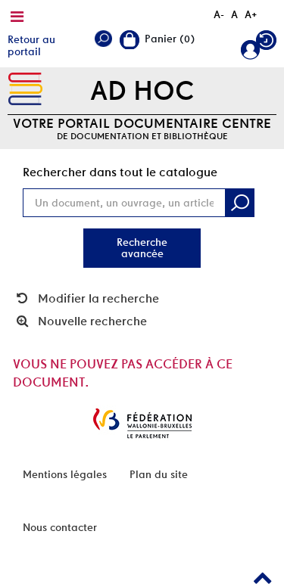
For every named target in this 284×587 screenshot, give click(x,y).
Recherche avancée (142, 247)
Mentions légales (65, 474)
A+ (251, 14)
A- (219, 14)
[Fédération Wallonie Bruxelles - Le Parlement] (142, 423)
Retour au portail (31, 45)
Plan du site (159, 474)
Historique (266, 43)
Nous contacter (60, 527)
